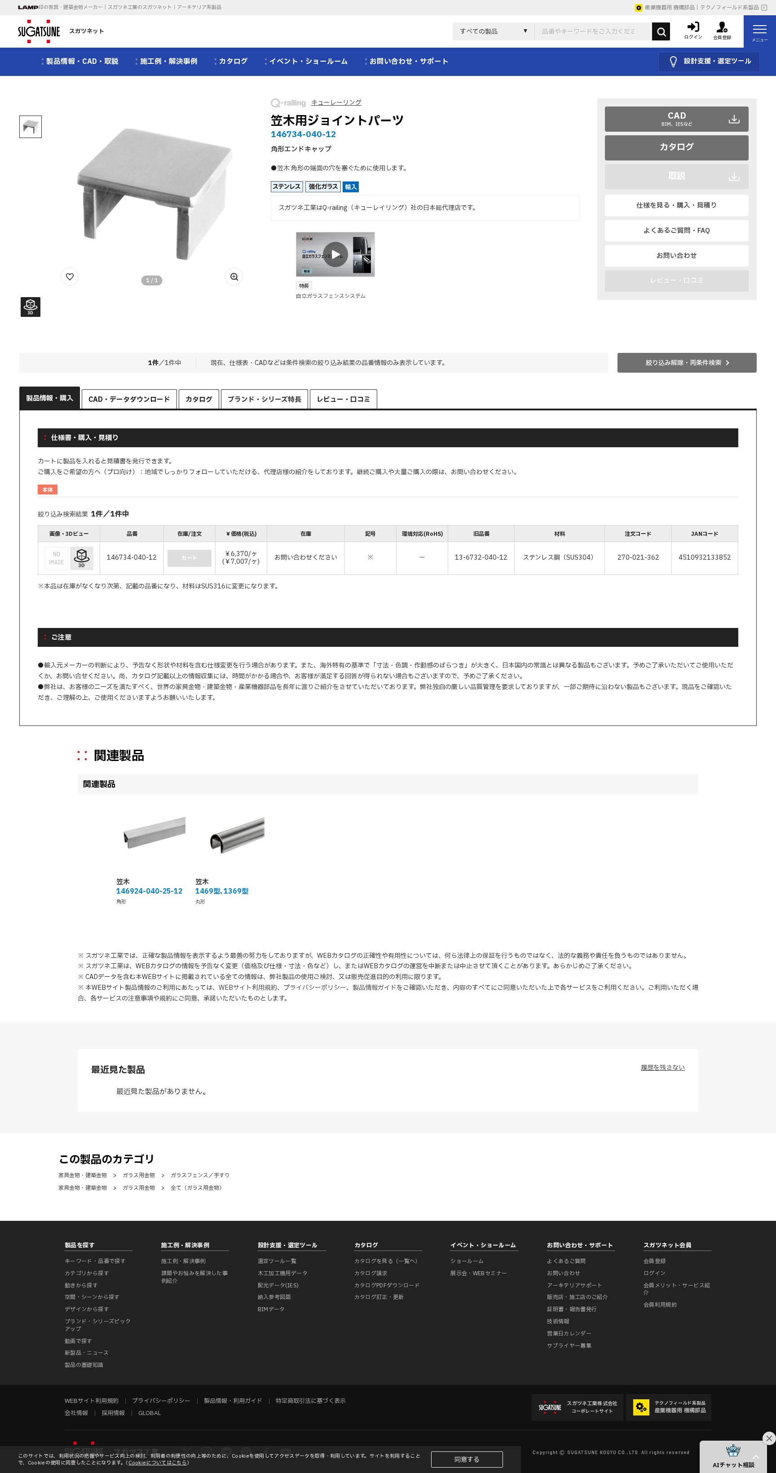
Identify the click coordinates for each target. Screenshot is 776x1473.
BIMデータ (271, 1309)
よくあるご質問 (566, 1261)
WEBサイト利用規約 (248, 987)
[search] (661, 31)
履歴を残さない (663, 1067)
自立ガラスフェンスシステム (331, 296)
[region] (388, 551)
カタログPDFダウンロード (387, 1286)
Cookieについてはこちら (157, 1463)
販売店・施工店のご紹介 (577, 1297)
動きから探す (81, 1286)
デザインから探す (87, 1309)
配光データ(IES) (278, 1286)
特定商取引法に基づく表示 (311, 1401)
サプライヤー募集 (569, 1346)
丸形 (200, 902)
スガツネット (86, 31)
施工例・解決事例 (183, 1261)
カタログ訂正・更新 (379, 1297)
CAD (676, 118)
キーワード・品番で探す (95, 1261)
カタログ (677, 147)
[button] (733, 1457)
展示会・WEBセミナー (478, 1273)
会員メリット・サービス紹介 (677, 1289)
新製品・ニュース (87, 1353)
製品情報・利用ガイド (233, 1401)
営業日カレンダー (569, 1334)
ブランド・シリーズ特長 (264, 400)
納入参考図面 (274, 1297)
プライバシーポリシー (314, 987)
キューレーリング (336, 102)
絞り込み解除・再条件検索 (683, 363)
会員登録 (655, 1261)
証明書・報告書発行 (572, 1309)
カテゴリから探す (87, 1273)
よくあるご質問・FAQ (677, 231)
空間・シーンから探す (92, 1297)
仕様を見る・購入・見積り (676, 205)
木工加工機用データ (283, 1273)
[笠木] (150, 836)
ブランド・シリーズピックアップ (98, 1325)
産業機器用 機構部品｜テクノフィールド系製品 (702, 8)
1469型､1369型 (221, 891)
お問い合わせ (677, 256)
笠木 (123, 882)
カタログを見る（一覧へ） (387, 1261)
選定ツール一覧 (277, 1261)
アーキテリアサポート (575, 1286)
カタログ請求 (371, 1273)
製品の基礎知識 (84, 1365)
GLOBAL (149, 1413)
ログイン (655, 1273)
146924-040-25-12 (149, 891)
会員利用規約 (660, 1305)
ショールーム (467, 1261)
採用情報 (113, 1413)
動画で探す (79, 1341)
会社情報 (76, 1413)
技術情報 (558, 1321)
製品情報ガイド (375, 987)
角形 (121, 902)
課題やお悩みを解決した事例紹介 (194, 1277)
